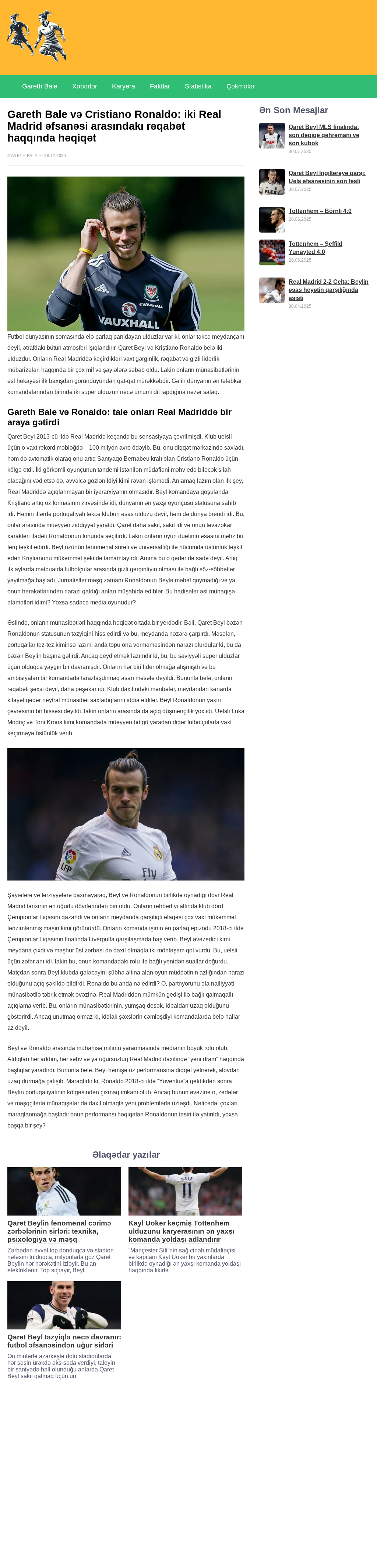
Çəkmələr (240, 86)
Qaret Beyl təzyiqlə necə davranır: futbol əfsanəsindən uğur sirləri (64, 1341)
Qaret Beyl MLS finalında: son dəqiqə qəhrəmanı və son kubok (324, 135)
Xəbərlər (84, 86)
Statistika (198, 86)
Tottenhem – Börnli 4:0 (320, 211)
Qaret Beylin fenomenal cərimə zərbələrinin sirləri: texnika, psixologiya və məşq (59, 1231)
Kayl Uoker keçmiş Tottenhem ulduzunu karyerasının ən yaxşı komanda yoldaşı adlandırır (181, 1231)
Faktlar (160, 86)
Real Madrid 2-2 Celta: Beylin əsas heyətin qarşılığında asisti (329, 290)
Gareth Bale (39, 86)
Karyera (123, 86)
